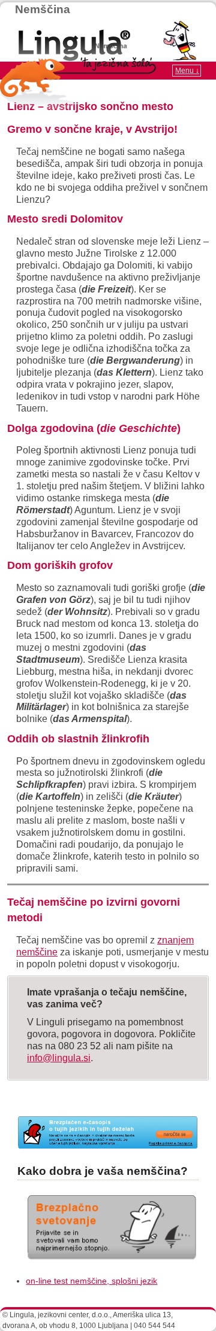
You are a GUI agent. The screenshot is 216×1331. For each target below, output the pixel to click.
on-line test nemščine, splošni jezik (91, 1281)
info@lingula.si (59, 1058)
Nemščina (42, 9)
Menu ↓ (187, 70)
